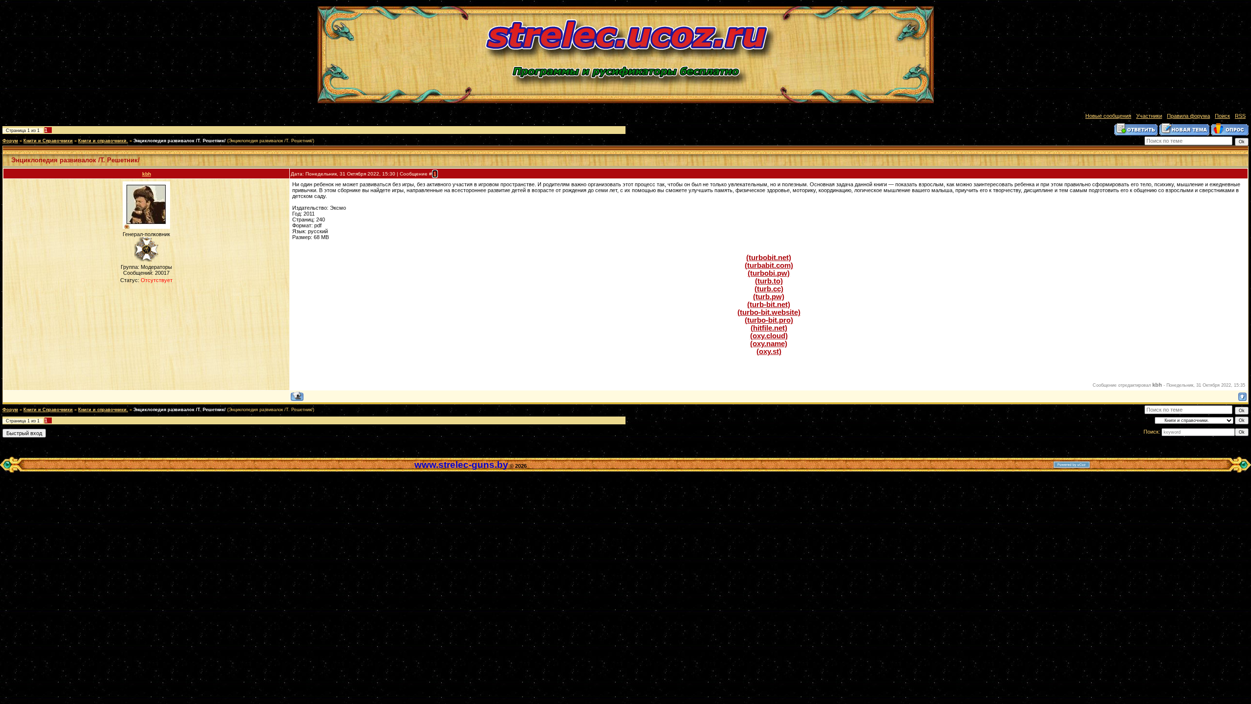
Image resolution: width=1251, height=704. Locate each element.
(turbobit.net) (768, 258)
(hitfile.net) (769, 328)
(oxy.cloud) (769, 336)
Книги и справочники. (103, 140)
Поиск (1222, 116)
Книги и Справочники (48, 140)
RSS (1240, 116)
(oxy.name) (768, 344)
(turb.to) (769, 281)
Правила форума (1188, 116)
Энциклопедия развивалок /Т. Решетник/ (179, 140)
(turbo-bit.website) (768, 312)
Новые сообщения (1108, 116)
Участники (1149, 116)
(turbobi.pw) (769, 273)
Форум (10, 140)
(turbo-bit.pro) (769, 320)
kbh (146, 173)
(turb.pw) (768, 297)
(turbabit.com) (769, 265)
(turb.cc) (769, 289)
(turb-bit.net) (768, 304)
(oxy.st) (768, 351)
